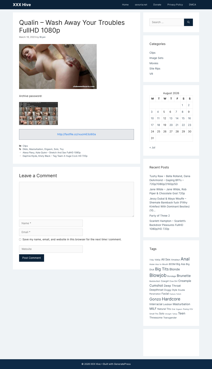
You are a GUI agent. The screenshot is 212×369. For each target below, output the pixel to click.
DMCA (192, 4)
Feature (173, 294)
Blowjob (158, 275)
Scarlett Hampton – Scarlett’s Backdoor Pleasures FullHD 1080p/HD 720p (167, 224)
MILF (153, 309)
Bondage (171, 276)
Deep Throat (172, 285)
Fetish (178, 294)
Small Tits (153, 314)
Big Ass (180, 264)
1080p (157, 260)
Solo (56, 149)
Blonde (174, 269)
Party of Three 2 (159, 215)
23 (189, 125)
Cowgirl (165, 281)
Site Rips (154, 68)
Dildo (25, 149)
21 (177, 125)
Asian (152, 264)
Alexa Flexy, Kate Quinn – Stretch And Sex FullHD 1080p (52, 152)
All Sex (165, 259)
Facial (165, 293)
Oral (173, 309)
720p (151, 260)
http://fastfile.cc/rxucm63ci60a (76, 134)
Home (125, 4)
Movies (153, 63)
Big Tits (162, 269)
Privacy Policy (175, 4)
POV (191, 309)
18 (158, 125)
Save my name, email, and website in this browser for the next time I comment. (72, 239)
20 (171, 125)
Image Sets (156, 58)
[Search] (188, 22)
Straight (168, 314)
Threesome (155, 317)
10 (152, 118)
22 (183, 125)
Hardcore (171, 299)
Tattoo (174, 314)
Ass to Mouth (161, 264)
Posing (186, 309)
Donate (157, 4)
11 (158, 118)
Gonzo (155, 299)
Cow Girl (173, 281)
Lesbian (167, 304)
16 (189, 118)
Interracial (155, 304)
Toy (62, 149)
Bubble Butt (154, 281)
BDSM (172, 264)
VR (151, 73)
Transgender (170, 317)
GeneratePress (122, 363)
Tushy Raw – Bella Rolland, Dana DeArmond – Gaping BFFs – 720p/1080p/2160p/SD (169, 180)
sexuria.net (141, 4)
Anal (185, 259)
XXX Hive (22, 4)
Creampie (184, 280)
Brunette (184, 276)
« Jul (152, 147)
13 (170, 118)
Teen (181, 313)
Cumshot (156, 285)
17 (152, 125)
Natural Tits (164, 308)
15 (183, 118)
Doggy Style (170, 290)
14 (177, 118)
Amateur (175, 259)
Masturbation (36, 149)
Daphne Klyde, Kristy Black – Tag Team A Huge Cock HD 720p (55, 156)
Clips (25, 145)
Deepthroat (156, 289)
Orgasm (48, 149)
